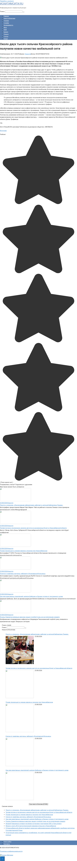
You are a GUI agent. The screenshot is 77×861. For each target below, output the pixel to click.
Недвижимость (8, 25)
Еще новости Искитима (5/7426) (38, 804)
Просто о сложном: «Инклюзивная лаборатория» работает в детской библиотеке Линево (31, 505)
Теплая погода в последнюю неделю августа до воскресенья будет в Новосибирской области (33, 528)
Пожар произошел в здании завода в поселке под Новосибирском (23, 551)
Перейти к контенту (7, 1)
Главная (6, 16)
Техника (6, 20)
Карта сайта (7, 841)
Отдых (6, 38)
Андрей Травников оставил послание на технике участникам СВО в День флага (33, 824)
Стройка (6, 23)
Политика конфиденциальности (11, 851)
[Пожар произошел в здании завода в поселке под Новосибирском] (20, 718)
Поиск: (2, 11)
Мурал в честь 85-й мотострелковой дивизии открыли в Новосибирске (31, 826)
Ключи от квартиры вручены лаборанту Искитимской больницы (22, 574)
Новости (28, 54)
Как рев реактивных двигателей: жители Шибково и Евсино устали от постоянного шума (31, 596)
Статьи (6, 36)
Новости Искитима (9, 18)
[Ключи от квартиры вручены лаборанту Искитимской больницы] (20, 752)
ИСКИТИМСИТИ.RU (11, 3)
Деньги (6, 34)
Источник (3, 131)
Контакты (7, 844)
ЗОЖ (5, 29)
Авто (5, 27)
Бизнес (6, 32)
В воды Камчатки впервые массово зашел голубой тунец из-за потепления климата (30, 617)
